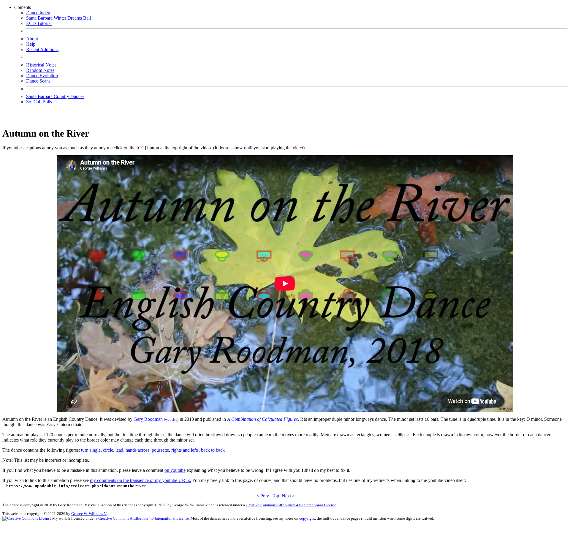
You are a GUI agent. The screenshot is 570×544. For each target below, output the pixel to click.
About (32, 38)
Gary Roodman (148, 419)
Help (30, 44)
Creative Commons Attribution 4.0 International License (291, 505)
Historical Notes (41, 64)
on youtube (175, 470)
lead (119, 450)
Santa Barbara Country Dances (55, 96)
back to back (213, 450)
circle (108, 450)
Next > (288, 495)
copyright (307, 518)
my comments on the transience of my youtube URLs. (140, 480)
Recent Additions (42, 49)
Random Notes (40, 70)
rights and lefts (185, 450)
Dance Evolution (42, 75)
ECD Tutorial (39, 23)
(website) (171, 419)
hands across (137, 450)
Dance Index (38, 12)
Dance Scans (38, 80)
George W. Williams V (89, 513)
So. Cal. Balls (39, 101)
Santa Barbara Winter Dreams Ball (58, 17)
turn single (91, 450)
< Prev (262, 495)
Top (275, 495)
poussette (160, 450)
